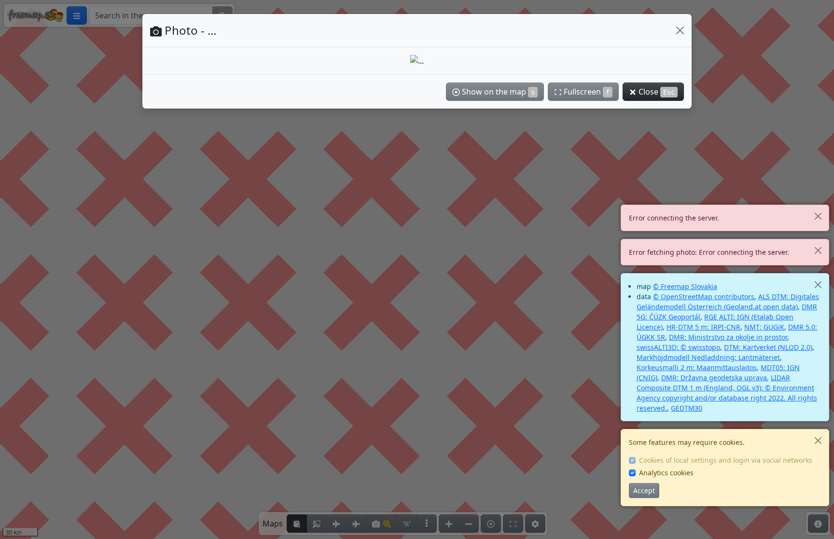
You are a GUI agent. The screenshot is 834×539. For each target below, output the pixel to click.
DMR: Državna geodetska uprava (714, 377)
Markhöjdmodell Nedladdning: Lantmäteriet (708, 357)
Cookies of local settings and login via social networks (725, 460)
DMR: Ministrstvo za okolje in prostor (728, 337)
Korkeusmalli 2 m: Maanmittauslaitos (697, 367)
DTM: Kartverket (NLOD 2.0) (768, 347)
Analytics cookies (666, 472)
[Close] (818, 216)
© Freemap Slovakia (685, 286)
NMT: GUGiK (764, 327)
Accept (644, 490)
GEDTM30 (686, 408)
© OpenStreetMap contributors (703, 296)
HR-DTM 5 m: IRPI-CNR (703, 327)
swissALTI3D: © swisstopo (678, 347)
